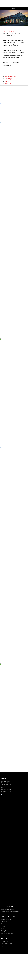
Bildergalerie (8, 80)
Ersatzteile (3, 926)
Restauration (8, 83)
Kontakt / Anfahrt (5, 941)
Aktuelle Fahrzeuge (6, 919)
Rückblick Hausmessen (11, 76)
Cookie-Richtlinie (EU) (7, 933)
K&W (2, 928)
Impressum (4, 945)
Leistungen (7, 81)
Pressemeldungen (9, 78)
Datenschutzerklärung (6, 943)
